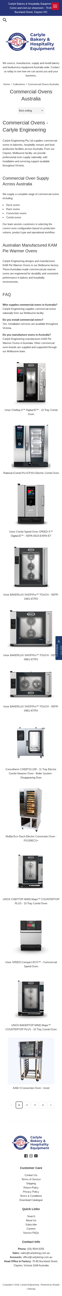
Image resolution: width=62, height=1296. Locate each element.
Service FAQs (31, 1232)
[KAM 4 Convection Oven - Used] (31, 1060)
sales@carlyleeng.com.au (35, 1252)
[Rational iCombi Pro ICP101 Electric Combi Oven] (31, 445)
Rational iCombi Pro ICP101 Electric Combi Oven (31, 472)
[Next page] (50, 1105)
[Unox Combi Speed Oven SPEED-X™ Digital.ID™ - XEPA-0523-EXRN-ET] (31, 504)
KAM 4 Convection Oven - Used (31, 1088)
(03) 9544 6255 (35, 1248)
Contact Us (31, 1175)
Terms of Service (31, 1179)
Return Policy (31, 1187)
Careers (31, 1228)
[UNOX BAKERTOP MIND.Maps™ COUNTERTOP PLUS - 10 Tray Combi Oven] (31, 997)
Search (31, 1216)
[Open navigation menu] (55, 6)
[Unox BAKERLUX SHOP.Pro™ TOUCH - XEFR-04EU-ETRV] (31, 685)
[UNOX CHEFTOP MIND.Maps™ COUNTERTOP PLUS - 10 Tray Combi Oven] (31, 872)
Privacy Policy (31, 1191)
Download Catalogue (31, 1199)
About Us (31, 1220)
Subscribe (31, 1224)
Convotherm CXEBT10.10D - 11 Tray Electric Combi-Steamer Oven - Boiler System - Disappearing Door (31, 773)
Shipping (31, 1183)
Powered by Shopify (50, 1285)
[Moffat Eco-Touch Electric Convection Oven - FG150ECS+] (31, 809)
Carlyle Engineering (30, 1285)
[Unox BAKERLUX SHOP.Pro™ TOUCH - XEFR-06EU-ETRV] (31, 628)
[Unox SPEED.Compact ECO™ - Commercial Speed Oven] (31, 934)
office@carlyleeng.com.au (37, 1257)
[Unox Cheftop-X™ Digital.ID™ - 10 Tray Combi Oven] (31, 382)
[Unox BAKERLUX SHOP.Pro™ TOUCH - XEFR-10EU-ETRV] (31, 567)
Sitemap (31, 1289)
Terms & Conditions (31, 1195)
